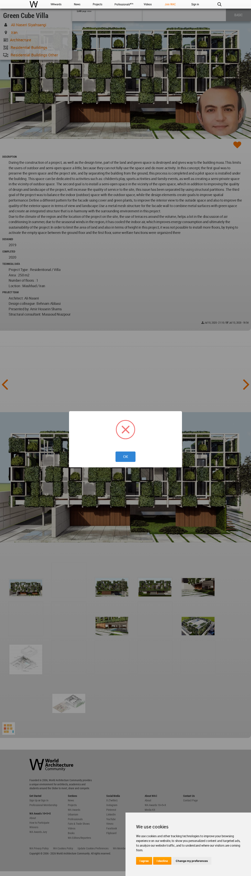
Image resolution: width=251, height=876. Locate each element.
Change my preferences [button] (192, 860)
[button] (219, 4)
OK (125, 456)
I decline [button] (162, 860)
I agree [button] (144, 860)
